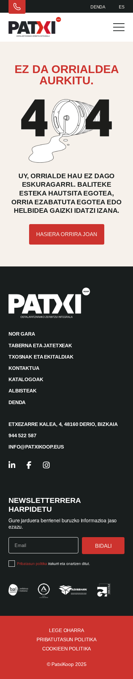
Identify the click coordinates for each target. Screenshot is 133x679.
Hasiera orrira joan (66, 234)
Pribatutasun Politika (66, 639)
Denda (97, 7)
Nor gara (22, 334)
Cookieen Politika (66, 648)
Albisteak (23, 390)
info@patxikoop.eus (36, 447)
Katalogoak (26, 379)
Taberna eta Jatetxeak (40, 345)
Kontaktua (24, 368)
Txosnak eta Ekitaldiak (41, 357)
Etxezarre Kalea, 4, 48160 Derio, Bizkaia (63, 424)
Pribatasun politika (32, 563)
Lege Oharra (66, 630)
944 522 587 (22, 435)
